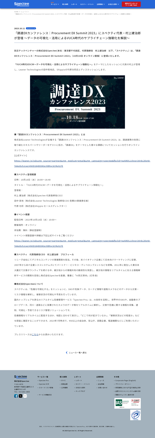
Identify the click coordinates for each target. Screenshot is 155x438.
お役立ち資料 (80, 388)
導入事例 (65, 4)
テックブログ (80, 391)
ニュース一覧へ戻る (78, 352)
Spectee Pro (44, 380)
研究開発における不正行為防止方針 (128, 388)
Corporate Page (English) (125, 380)
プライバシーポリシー (123, 384)
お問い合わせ (102, 388)
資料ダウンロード (131, 4)
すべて (63, 380)
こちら (35, 334)
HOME (16, 12)
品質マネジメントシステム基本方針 (128, 391)
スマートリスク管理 (46, 388)
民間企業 (64, 384)
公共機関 (64, 388)
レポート (74, 4)
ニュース (24, 12)
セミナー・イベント (87, 4)
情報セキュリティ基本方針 (124, 395)
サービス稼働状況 (45, 395)
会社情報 (101, 384)
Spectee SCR (44, 384)
